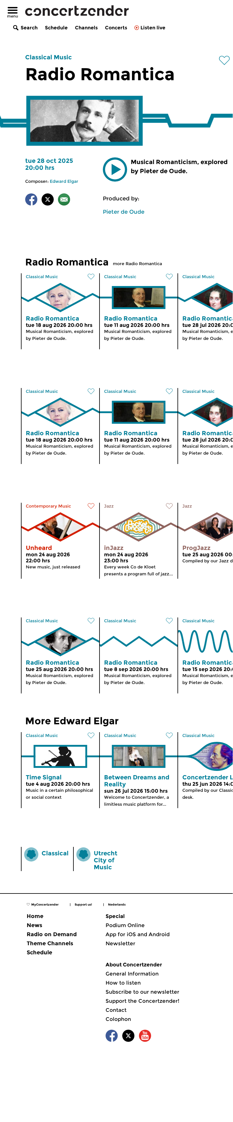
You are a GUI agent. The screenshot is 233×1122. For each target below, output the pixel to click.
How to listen (123, 983)
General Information (132, 974)
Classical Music (48, 57)
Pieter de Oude (123, 212)
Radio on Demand (52, 934)
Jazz (109, 506)
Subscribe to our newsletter (142, 992)
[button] (115, 169)
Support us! (83, 904)
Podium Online (125, 925)
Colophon (118, 1019)
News (34, 925)
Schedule (56, 28)
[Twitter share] (48, 200)
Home (35, 916)
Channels (86, 28)
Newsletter (120, 943)
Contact (116, 1010)
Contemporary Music (48, 506)
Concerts (116, 28)
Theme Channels (50, 943)
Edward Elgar (64, 181)
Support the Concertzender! (142, 1001)
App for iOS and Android (138, 934)
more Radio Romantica (137, 263)
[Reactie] (64, 200)
